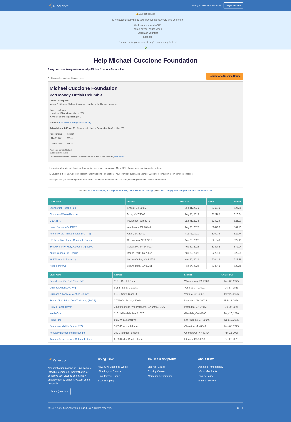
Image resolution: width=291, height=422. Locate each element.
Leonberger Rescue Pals (63, 208)
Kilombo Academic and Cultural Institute (71, 339)
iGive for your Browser (110, 371)
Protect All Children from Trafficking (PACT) (73, 300)
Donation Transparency (210, 367)
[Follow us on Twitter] (238, 408)
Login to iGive (233, 5)
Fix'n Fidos (55, 320)
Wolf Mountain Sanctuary (63, 259)
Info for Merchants (207, 371)
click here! (119, 156)
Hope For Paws (58, 266)
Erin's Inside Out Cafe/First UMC (67, 281)
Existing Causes (157, 371)
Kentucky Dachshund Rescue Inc (67, 332)
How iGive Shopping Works (113, 367)
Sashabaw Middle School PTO (66, 326)
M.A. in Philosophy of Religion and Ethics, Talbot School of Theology (120, 190)
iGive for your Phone (109, 376)
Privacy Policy (205, 376)
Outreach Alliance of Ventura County (69, 294)
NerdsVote (55, 313)
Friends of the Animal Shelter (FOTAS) (70, 233)
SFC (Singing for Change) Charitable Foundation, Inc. (186, 190)
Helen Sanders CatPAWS (63, 227)
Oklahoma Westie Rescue (64, 214)
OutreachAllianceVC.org (63, 287)
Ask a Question (59, 391)
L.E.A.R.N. (55, 220)
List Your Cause (156, 367)
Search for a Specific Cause (225, 76)
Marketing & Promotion (160, 376)
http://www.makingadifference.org (75, 122)
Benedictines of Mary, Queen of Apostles (71, 246)
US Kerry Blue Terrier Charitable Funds (71, 240)
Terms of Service (207, 380)
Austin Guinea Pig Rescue (64, 253)
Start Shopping (106, 380)
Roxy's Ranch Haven (61, 307)
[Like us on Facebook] (242, 408)
